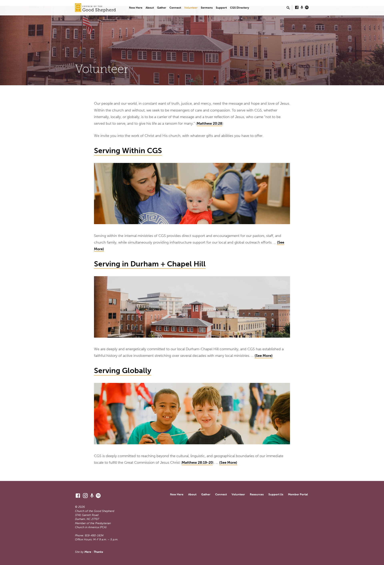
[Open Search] (288, 8)
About (150, 7)
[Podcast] (302, 7)
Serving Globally (122, 370)
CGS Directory (239, 7)
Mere (87, 552)
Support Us (275, 494)
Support (221, 7)
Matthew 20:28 (209, 123)
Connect (175, 7)
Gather (161, 7)
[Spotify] (307, 7)
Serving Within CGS (128, 150)
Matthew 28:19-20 (197, 462)
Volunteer (191, 7)
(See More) (264, 355)
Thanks (98, 552)
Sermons (207, 7)
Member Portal (298, 494)
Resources (257, 494)
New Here (135, 7)
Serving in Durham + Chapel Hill (150, 263)
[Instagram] (85, 495)
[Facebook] (297, 7)
